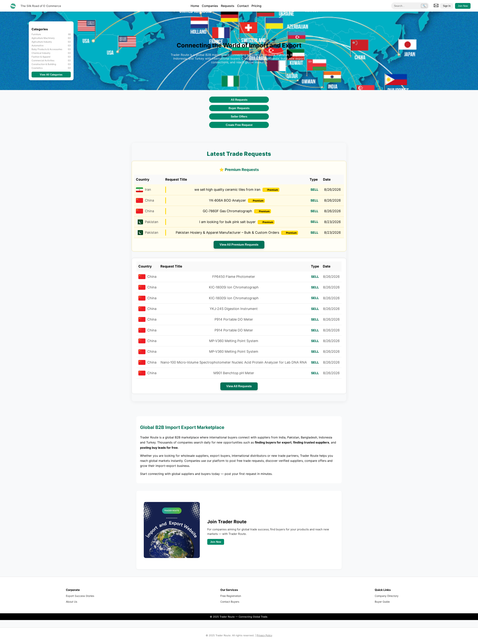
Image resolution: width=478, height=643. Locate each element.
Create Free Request (239, 124)
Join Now (463, 5)
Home (195, 6)
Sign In (447, 5)
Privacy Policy (264, 635)
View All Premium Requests (239, 244)
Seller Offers (239, 116)
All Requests (239, 99)
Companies (210, 6)
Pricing (256, 6)
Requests (227, 6)
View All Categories (51, 74)
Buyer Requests (239, 108)
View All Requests (239, 386)
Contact (243, 6)
